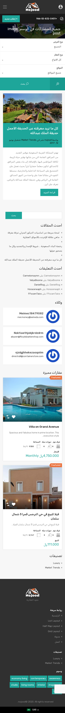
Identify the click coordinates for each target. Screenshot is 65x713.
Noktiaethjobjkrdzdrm (28, 333)
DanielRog (39, 284)
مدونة (57, 637)
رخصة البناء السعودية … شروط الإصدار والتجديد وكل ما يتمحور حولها (35, 248)
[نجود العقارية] (33, 10)
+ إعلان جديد (11, 18)
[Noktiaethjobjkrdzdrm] (53, 341)
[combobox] (32, 47)
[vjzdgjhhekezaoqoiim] (53, 361)
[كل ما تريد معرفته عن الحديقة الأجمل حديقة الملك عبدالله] (32, 108)
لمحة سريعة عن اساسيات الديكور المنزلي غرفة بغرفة (33, 232)
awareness (54, 678)
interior (41, 685)
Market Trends (28, 140)
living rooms (27, 685)
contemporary (38, 678)
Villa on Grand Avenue (44, 426)
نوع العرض (58, 42)
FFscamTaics (35, 293)
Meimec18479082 (31, 313)
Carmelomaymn (31, 275)
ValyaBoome (36, 280)
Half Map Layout (51, 626)
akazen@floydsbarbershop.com (27, 336)
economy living (19, 678)
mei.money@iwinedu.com (30, 317)
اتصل (57, 642)
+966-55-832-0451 (46, 19)
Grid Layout (54, 631)
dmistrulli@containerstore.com (27, 356)
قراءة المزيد (49, 192)
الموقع (60, 68)
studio (14, 685)
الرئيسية (56, 616)
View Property (32, 413)
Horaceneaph (34, 289)
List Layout (54, 621)
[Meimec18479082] (53, 321)
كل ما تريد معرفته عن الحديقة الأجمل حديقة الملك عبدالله (33, 259)
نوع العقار (58, 55)
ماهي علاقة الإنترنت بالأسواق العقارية (41, 237)
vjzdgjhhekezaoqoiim (29, 352)
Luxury (56, 563)
